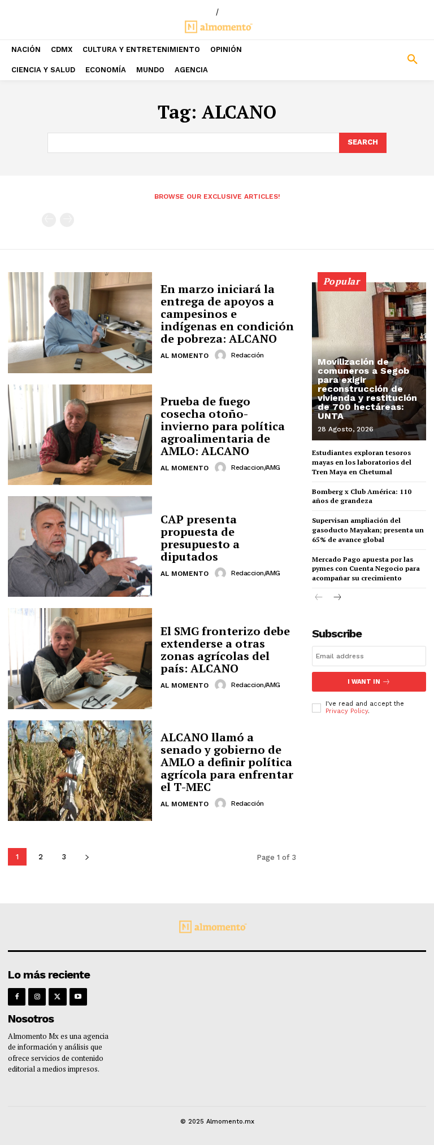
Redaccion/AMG (255, 467)
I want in (364, 681)
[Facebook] (16, 997)
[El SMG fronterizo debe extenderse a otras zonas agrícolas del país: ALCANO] (80, 658)
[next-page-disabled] (67, 220)
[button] (379, 59)
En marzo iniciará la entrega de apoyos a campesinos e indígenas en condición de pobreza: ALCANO (227, 313)
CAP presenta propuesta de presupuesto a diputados (200, 538)
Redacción (247, 355)
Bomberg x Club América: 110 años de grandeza (361, 496)
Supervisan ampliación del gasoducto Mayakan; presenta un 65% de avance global (368, 530)
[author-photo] (222, 355)
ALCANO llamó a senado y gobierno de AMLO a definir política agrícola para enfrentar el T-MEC (226, 761)
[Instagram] (37, 997)
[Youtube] (78, 997)
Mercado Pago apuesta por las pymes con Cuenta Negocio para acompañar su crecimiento (366, 569)
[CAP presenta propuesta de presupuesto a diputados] (80, 546)
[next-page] (86, 857)
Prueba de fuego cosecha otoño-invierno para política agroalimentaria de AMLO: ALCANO (222, 426)
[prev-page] (49, 220)
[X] (57, 997)
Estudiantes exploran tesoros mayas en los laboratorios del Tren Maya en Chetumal (361, 462)
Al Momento (184, 356)
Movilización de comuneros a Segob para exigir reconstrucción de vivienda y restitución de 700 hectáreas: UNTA (367, 388)
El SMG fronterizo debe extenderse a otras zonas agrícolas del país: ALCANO (225, 649)
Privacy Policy (347, 711)
